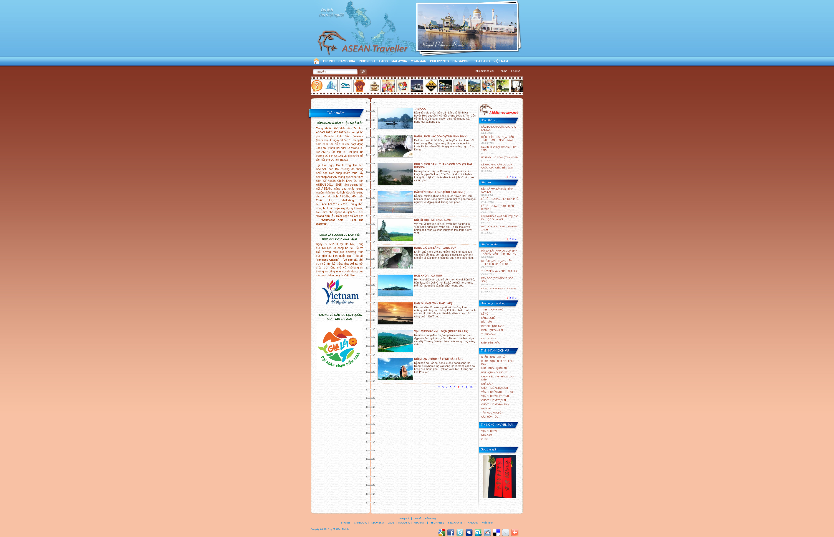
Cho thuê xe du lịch (494, 388)
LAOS (383, 61)
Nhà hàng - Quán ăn (494, 368)
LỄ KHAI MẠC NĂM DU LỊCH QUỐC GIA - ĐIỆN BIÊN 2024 (497, 167)
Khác (484, 439)
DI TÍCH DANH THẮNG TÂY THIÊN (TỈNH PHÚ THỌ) (496, 264)
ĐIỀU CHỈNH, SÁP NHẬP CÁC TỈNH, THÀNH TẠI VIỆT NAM (497, 140)
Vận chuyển (489, 431)
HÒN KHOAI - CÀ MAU (428, 275)
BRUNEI (329, 61)
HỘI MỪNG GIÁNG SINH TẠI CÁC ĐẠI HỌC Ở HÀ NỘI (500, 219)
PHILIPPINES (439, 61)
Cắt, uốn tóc (489, 416)
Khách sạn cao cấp (493, 357)
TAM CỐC (420, 108)
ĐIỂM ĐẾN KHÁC (490, 342)
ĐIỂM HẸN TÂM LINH (493, 330)
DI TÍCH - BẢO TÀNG (493, 326)
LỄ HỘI (485, 313)
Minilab (486, 408)
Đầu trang (430, 518)
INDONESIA (367, 61)
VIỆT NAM (500, 61)
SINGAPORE (461, 61)
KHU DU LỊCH (488, 338)
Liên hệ (502, 71)
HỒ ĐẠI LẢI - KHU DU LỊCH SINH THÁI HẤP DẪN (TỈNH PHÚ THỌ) (499, 253)
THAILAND (482, 61)
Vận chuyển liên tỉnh (495, 396)
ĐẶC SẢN (486, 322)
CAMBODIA (346, 61)
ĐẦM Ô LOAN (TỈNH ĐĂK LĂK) (433, 303)
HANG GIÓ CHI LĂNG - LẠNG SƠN (435, 247)
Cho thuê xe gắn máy (495, 404)
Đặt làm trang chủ (484, 71)
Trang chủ (404, 518)
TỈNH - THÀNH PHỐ (492, 309)
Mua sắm (486, 435)
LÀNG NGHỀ (488, 318)
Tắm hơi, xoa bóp (492, 412)
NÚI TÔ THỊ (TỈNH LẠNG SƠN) (432, 220)
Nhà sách (487, 383)
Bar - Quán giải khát (494, 372)
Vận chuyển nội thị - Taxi (497, 392)
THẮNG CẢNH (489, 334)
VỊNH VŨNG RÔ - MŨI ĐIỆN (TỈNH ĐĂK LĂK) (441, 331)
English (515, 71)
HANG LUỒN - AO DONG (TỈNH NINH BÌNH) (440, 136)
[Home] (498, 114)
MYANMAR (418, 61)
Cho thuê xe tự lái (493, 400)
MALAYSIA (399, 61)
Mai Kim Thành (341, 529)
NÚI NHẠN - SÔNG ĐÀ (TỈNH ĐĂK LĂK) (438, 359)
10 (471, 387)
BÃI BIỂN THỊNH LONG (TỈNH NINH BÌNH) (439, 192)
